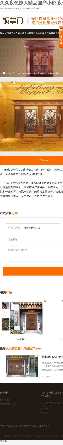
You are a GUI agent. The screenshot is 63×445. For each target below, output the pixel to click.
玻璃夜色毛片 (53, 73)
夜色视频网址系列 (8, 404)
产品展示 (44, 33)
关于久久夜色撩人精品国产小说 (24, 33)
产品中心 (27, 73)
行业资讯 (44, 409)
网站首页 (4, 33)
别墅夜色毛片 (55, 33)
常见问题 (44, 413)
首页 (19, 73)
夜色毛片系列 (39, 73)
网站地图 (3, 441)
